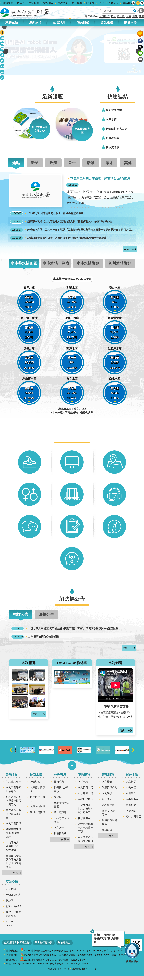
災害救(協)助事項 (61, 789)
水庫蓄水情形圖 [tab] (24, 263)
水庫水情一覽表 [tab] (56, 263)
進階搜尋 (141, 10)
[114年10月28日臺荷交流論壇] (37, 689)
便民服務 (84, 774)
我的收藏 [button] (140, 33)
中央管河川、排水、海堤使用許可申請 (85, 808)
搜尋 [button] (135, 10)
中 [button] (138, 3)
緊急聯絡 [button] (2, 32)
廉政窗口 (107, 829)
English (90, 3)
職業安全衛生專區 (109, 812)
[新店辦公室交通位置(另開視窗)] (22, 960)
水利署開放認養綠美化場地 (85, 839)
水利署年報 (112, 137)
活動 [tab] (90, 163)
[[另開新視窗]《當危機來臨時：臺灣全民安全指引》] (81, 750)
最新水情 (36, 774)
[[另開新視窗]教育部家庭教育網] (119, 750)
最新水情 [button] (35, 22)
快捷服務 (2, 61)
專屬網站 (128, 3)
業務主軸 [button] (11, 22)
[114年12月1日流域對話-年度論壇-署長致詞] (20, 675)
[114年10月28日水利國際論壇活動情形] (20, 702)
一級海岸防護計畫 (61, 820)
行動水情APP (13, 906)
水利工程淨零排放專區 (13, 789)
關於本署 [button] (130, 22)
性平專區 (77, 3)
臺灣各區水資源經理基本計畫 (13, 814)
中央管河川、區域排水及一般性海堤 (13, 846)
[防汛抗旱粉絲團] (72, 682)
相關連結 (2, 78)
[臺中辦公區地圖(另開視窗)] (22, 950)
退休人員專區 (133, 816)
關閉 (92, 931)
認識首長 (131, 781)
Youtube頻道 (13, 894)
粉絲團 (10, 900)
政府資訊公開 (109, 787)
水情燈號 (104, 16)
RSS (101, 3)
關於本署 (132, 774)
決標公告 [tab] (46, 614)
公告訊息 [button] (59, 22)
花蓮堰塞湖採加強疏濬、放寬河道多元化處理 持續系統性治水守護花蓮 (58, 237)
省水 (113, 16)
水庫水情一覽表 (37, 799)
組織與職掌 (132, 799)
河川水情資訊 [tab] (120, 263)
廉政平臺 (63, 3)
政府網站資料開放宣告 (17, 942)
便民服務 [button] (83, 22)
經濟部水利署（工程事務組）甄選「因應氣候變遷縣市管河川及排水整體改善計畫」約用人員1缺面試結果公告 (73, 229)
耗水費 (121, 16)
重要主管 (131, 787)
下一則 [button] (132, 750)
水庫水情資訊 (37, 806)
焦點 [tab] (16, 163)
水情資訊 (2, 55)
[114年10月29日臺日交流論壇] (20, 689)
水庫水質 (111, 119)
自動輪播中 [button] (4, 27)
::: (1, 3)
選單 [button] (72, 765)
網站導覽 (8, 3)
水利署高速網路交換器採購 (36, 636)
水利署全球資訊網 (24, 12)
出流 (135, 16)
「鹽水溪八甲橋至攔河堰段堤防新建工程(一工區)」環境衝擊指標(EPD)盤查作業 (65, 628)
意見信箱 (34, 3)
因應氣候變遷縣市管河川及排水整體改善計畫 (13, 861)
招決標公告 (2, 66)
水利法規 (107, 793)
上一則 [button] (5, 51)
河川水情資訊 (37, 812)
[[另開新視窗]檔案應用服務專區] (24, 750)
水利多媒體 (2, 72)
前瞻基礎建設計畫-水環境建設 (13, 833)
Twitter (140, 47)
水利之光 (59, 827)
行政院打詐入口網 (116, 128)
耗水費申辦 (84, 818)
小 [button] (133, 3)
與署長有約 (60, 833)
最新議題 (2, 44)
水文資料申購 (85, 787)
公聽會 (57, 797)
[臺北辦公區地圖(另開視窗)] (22, 955)
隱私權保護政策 (44, 942)
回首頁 (21, 3)
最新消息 (2, 50)
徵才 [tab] (109, 163)
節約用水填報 (85, 799)
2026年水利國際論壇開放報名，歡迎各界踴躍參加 (47, 213)
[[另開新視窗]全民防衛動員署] (62, 750)
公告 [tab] (72, 163)
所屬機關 (131, 810)
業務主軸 (12, 774)
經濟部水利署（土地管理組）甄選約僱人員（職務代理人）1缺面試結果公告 (61, 221)
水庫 (128, 16)
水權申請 (83, 781)
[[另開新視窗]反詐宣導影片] (100, 750)
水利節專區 (108, 804)
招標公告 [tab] (20, 614)
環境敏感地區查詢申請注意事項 (85, 828)
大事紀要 (131, 804)
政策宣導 (2, 38)
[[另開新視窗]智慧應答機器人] (72, 48)
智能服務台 (64, 942)
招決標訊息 (60, 812)
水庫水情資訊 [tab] (88, 263)
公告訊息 (60, 774)
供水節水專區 (13, 781)
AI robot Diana (10, 923)
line (140, 53)
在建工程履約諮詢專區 (13, 914)
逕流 (141, 16)
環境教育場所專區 (109, 822)
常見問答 (48, 3)
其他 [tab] (128, 163)
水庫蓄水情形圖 (37, 789)
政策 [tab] (53, 163)
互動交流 (113, 3)
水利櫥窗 (107, 781)
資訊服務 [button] (107, 22)
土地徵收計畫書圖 (61, 804)
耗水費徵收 (112, 147)
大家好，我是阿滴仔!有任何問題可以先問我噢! (106, 938)
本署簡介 (131, 793)
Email (140, 59)
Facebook (140, 40)
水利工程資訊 (13, 823)
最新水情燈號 (114, 110)
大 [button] (142, 3)
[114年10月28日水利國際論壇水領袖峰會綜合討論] (37, 701)
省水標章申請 (85, 793)
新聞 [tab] (35, 163)
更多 (126, 249)
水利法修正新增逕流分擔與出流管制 (13, 801)
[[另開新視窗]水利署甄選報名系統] (43, 749)
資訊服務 (108, 774)
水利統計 (107, 799)
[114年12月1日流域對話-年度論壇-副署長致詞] (37, 675)
